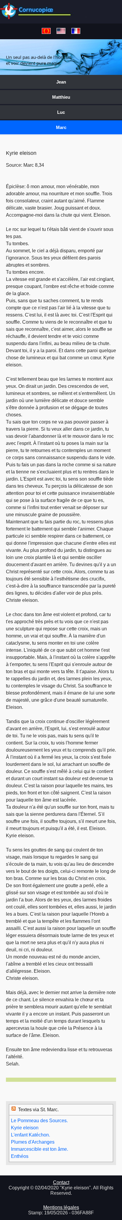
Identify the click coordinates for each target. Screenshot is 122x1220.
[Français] (75, 31)
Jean (61, 81)
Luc (61, 112)
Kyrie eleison (24, 1127)
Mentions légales (61, 1207)
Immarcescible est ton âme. (39, 1149)
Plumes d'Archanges (32, 1142)
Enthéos (19, 1156)
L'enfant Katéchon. (30, 1134)
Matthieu (61, 97)
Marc (61, 127)
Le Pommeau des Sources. (39, 1120)
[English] (61, 31)
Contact (61, 1182)
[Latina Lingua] (46, 31)
